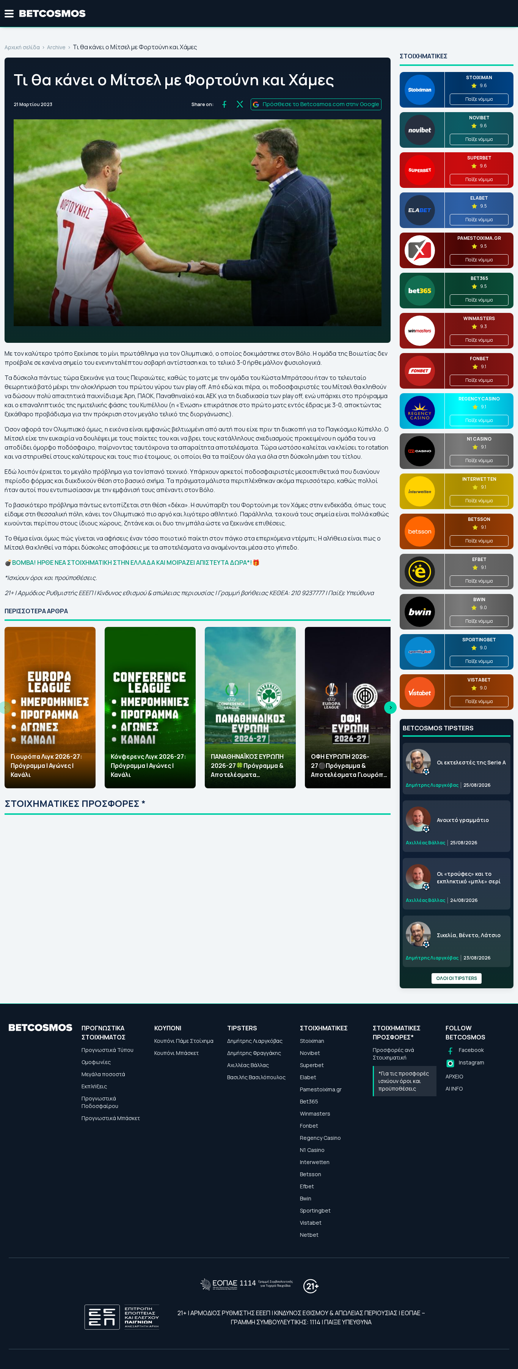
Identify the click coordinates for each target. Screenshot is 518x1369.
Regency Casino (320, 1137)
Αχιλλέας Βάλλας (248, 1065)
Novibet (310, 1052)
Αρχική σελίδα (22, 47)
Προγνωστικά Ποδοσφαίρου (100, 1102)
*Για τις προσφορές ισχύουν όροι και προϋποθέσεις (403, 1081)
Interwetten (315, 1162)
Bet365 (309, 1101)
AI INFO (454, 1088)
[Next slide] (390, 707)
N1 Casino (312, 1149)
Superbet (312, 1065)
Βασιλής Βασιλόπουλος (256, 1077)
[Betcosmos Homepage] (52, 13)
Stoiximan (312, 1040)
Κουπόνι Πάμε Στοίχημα (183, 1040)
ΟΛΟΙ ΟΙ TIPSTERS (456, 978)
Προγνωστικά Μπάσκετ (111, 1118)
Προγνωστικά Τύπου (107, 1049)
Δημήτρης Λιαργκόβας (255, 1040)
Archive (56, 47)
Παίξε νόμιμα (479, 99)
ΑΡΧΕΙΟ (454, 1076)
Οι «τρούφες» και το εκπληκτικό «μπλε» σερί (469, 877)
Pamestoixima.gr (321, 1089)
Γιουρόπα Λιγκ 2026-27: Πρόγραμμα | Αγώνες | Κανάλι (46, 765)
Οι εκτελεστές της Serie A (471, 762)
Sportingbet (315, 1210)
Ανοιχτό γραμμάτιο (463, 820)
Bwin (305, 1198)
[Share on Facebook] (224, 104)
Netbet (309, 1234)
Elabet (308, 1077)
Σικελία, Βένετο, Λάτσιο (469, 935)
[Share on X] (240, 104)
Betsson (310, 1174)
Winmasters (315, 1113)
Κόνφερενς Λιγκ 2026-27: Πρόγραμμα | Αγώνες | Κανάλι (148, 765)
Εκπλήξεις (94, 1086)
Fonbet (309, 1125)
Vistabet (311, 1222)
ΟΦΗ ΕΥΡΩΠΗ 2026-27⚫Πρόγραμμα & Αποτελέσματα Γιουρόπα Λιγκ (349, 765)
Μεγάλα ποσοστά (103, 1074)
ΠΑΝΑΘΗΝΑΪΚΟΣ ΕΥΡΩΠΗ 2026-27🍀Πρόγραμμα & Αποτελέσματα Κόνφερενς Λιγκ (247, 765)
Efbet (307, 1186)
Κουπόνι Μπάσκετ (176, 1052)
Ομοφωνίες (96, 1062)
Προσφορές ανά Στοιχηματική (393, 1053)
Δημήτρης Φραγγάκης (254, 1052)
